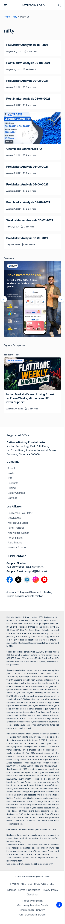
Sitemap (11, 889)
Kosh (11, 473)
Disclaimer (32, 894)
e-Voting (14, 883)
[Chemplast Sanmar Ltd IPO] (32, 128)
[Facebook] (9, 579)
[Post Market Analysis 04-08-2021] (32, 205)
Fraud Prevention (32, 900)
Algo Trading (15, 542)
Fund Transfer (16, 527)
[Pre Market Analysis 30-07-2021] (32, 241)
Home (7, 16)
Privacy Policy (50, 889)
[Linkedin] (27, 579)
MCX (37, 883)
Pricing (12, 487)
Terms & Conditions (29, 889)
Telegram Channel (28, 592)
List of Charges (16, 492)
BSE (30, 883)
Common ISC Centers (32, 910)
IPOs (9, 115)
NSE (23, 883)
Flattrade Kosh (33, 5)
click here (51, 782)
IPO (10, 478)
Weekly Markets (14, 360)
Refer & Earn (15, 537)
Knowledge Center (18, 532)
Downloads (14, 517)
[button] (5, 5)
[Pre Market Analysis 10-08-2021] (32, 48)
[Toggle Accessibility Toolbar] (59, 904)
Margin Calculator (18, 522)
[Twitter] (18, 579)
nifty (15, 16)
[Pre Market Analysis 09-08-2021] (32, 84)
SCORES (10, 655)
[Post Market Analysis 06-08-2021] (32, 101)
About (11, 468)
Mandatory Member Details (32, 905)
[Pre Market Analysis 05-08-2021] (32, 187)
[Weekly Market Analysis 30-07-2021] (32, 223)
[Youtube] (44, 579)
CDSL (44, 883)
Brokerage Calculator (20, 513)
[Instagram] (35, 579)
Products (13, 483)
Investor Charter (17, 547)
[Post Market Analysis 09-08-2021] (32, 66)
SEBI (52, 883)
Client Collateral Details (32, 914)
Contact (12, 497)
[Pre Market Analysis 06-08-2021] (32, 169)
